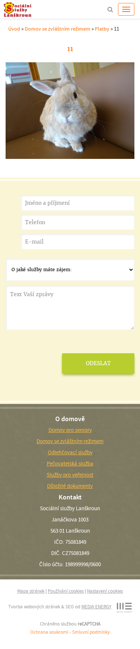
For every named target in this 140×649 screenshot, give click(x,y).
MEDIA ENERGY (96, 606)
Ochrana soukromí (49, 632)
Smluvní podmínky (91, 632)
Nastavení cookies (105, 591)
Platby (102, 28)
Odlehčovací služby (70, 452)
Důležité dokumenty (70, 486)
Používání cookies (66, 591)
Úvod (14, 28)
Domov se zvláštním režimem (57, 28)
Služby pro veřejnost (70, 475)
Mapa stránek (30, 591)
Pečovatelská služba (70, 463)
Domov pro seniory (70, 430)
